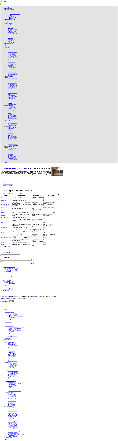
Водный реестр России (8, 184)
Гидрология (10, 288)
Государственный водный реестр (14, 168)
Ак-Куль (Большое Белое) (6, 237)
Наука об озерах (8, 285)
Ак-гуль (2, 232)
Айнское (2, 207)
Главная (4, 181)
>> (11, 246)
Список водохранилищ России (14, 284)
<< (1, 246)
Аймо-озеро (3, 200)
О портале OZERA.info (8, 289)
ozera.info (32, 296)
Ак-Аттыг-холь (4, 227)
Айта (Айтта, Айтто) (5, 217)
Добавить (2, 298)
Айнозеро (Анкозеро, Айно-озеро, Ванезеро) (5, 205)
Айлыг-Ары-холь (4, 197)
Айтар (2, 222)
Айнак (2, 202)
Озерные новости (6, 279)
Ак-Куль (2, 234)
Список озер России (12, 283)
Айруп (2, 210)
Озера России (3, 1)
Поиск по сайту (6, 290)
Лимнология (10, 286)
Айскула (2, 212)
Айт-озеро (3, 215)
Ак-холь (2, 242)
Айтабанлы (3, 219)
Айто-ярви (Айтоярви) (5, 224)
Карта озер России (9, 281)
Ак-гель (2, 229)
